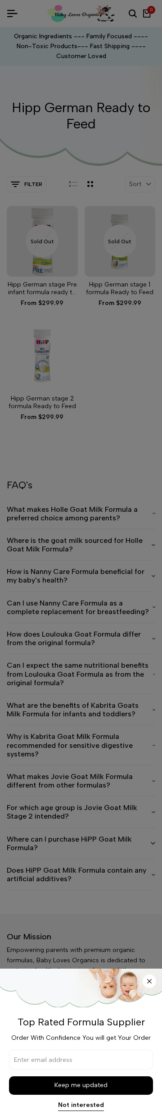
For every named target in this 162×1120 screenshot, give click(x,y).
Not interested (81, 1105)
